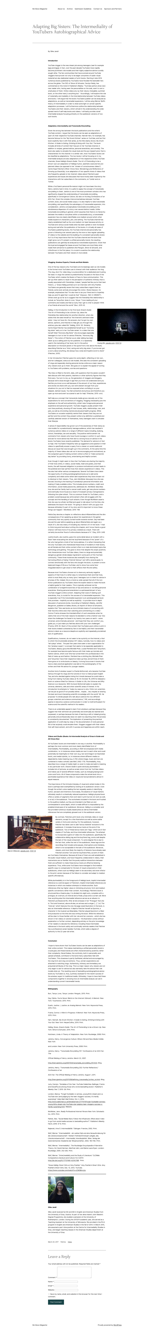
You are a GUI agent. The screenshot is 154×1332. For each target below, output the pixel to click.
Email (50, 1286)
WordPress (117, 1325)
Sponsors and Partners (113, 9)
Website (51, 1290)
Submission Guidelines (83, 9)
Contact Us (97, 9)
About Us (61, 9)
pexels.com (110, 343)
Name (51, 1282)
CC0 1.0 (118, 343)
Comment (52, 1277)
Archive (70, 9)
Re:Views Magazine (39, 9)
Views (70, 1242)
